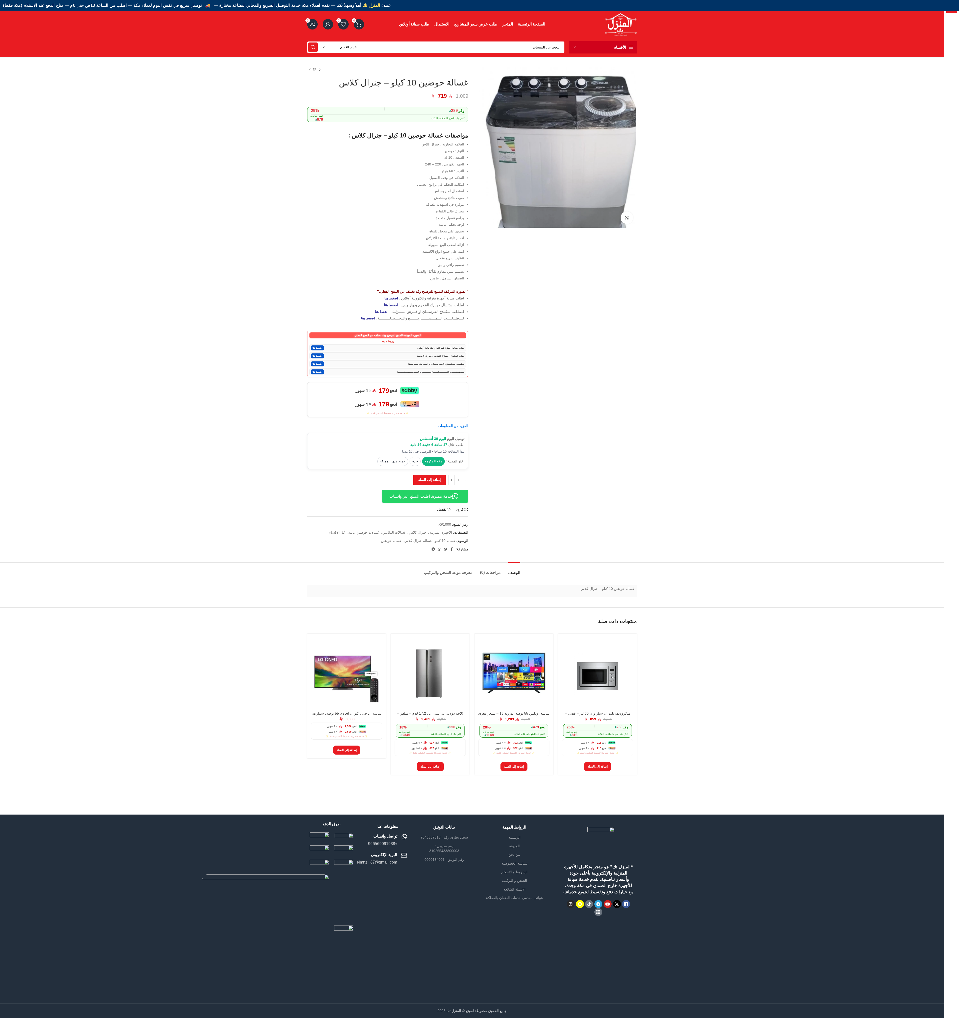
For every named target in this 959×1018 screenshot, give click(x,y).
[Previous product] (319, 69)
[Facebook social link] (451, 549)
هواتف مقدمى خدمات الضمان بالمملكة (514, 898)
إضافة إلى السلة (429, 480)
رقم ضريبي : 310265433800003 (444, 848)
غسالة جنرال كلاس (418, 541)
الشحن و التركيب (514, 881)
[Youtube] (608, 904)
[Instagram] (571, 904)
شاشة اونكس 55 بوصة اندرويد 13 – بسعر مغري (513, 713)
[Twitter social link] (446, 549)
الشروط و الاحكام (514, 872)
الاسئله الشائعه (514, 889)
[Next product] (309, 69)
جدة (415, 461)
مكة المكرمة (433, 461)
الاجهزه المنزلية (441, 532)
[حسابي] (328, 24)
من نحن (514, 855)
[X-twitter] (617, 904)
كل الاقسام (337, 532)
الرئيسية (514, 837)
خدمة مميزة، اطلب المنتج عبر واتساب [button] (420, 496)
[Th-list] (598, 912)
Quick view (565, 656)
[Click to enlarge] (627, 217)
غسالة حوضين (391, 541)
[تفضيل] (565, 668)
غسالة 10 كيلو (445, 541)
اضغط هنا (391, 298)
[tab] (514, 570)
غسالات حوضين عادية (363, 532)
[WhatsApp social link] (440, 549)
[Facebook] (626, 904)
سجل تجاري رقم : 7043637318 (444, 837)
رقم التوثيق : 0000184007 (444, 860)
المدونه (514, 846)
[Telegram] (598, 904)
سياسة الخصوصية (514, 863)
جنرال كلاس (418, 532)
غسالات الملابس (394, 532)
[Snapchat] (580, 904)
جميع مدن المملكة (392, 461)
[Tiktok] (589, 904)
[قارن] (565, 645)
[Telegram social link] (433, 549)
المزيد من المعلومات (453, 426)
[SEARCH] (313, 47)
